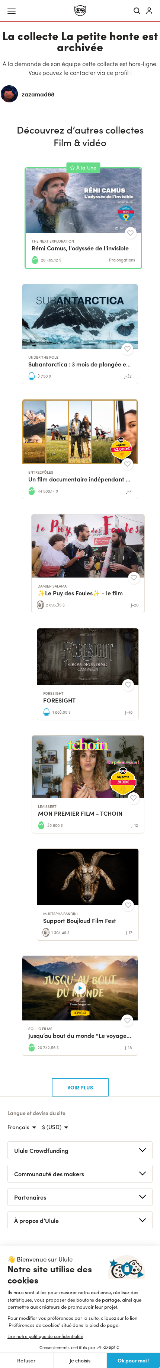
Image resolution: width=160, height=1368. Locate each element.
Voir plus (80, 1087)
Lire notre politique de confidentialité (45, 1336)
